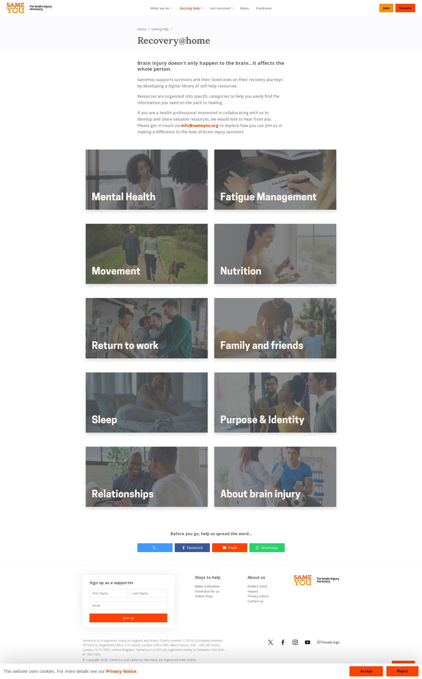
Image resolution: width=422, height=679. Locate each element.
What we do (159, 8)
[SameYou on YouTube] (307, 642)
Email (232, 547)
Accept (366, 671)
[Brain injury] (275, 476)
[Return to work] (147, 327)
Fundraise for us (207, 591)
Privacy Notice (121, 671)
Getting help (190, 8)
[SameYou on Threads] (328, 642)
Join (386, 8)
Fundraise (264, 8)
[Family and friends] (275, 327)
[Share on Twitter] (155, 547)
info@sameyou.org (199, 125)
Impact (252, 591)
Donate (405, 8)
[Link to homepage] (31, 8)
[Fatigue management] (275, 179)
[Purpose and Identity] (275, 402)
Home (141, 29)
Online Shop (204, 596)
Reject (402, 671)
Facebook (195, 547)
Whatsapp (269, 547)
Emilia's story (257, 586)
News (244, 8)
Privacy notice (258, 596)
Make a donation (207, 586)
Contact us (255, 601)
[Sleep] (147, 402)
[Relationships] (147, 476)
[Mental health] (147, 179)
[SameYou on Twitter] (271, 642)
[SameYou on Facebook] (283, 642)
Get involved (220, 8)
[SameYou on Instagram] (295, 642)
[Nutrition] (275, 253)
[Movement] (147, 253)
